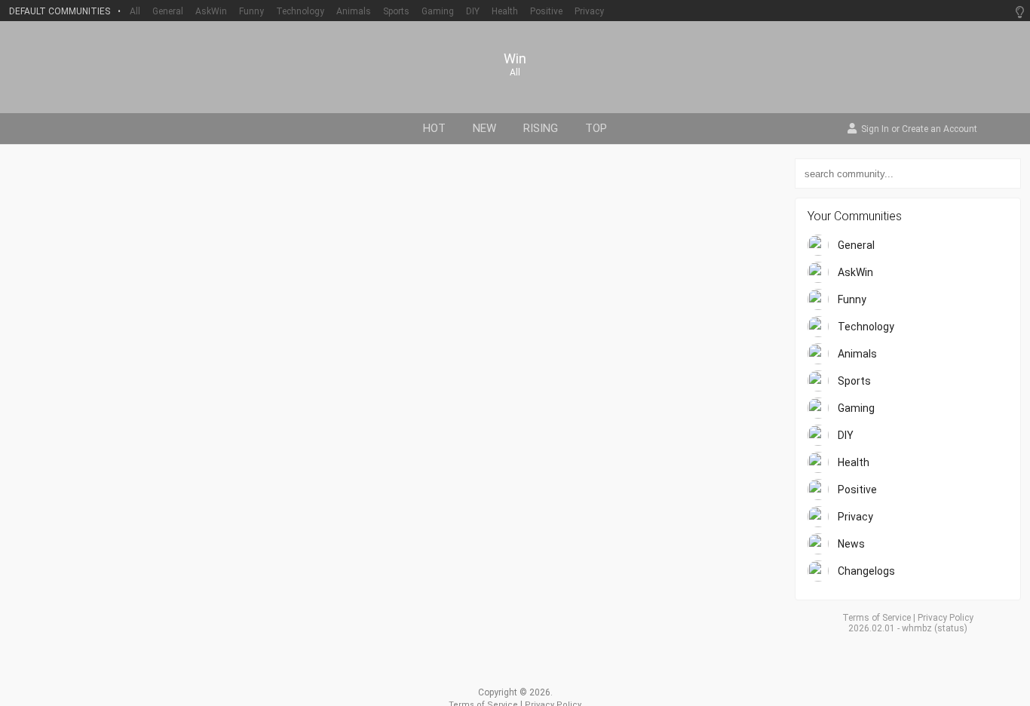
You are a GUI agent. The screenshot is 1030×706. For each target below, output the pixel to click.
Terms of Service (876, 617)
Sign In (875, 129)
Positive (546, 11)
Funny (251, 11)
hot (434, 128)
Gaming (438, 11)
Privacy (589, 11)
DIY (473, 11)
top (596, 128)
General (167, 11)
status (950, 628)
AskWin (211, 11)
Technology (300, 11)
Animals (353, 11)
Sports (396, 11)
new (484, 128)
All (135, 11)
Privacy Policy (945, 617)
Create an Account (939, 129)
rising (540, 128)
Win (515, 59)
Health (505, 11)
